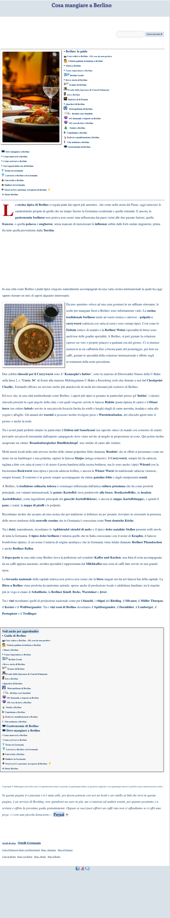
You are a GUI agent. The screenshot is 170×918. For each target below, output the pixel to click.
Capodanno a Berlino (77, 132)
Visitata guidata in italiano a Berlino (85, 61)
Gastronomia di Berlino (79, 147)
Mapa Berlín (40, 856)
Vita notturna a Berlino (78, 142)
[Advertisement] (28, 258)
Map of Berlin (54, 856)
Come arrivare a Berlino (15, 161)
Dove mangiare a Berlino (17, 151)
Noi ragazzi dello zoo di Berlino (18, 166)
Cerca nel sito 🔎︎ (154, 34)
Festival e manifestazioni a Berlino (83, 137)
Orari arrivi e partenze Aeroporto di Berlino (25, 189)
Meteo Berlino (11, 194)
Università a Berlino (14, 180)
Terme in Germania (13, 170)
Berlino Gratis (77, 75)
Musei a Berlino (73, 65)
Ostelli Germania (29, 842)
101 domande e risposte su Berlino (85, 118)
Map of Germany (65, 849)
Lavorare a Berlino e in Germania (21, 175)
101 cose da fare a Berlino (81, 123)
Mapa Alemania (48, 849)
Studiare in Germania (14, 185)
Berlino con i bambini (82, 113)
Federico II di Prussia (78, 99)
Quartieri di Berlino (75, 104)
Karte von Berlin (24, 856)
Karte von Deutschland (29, 849)
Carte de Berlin (9, 856)
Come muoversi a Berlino (15, 156)
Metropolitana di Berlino (81, 109)
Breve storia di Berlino (76, 80)
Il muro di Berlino (77, 84)
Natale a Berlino (77, 128)
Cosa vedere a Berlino (77, 56)
